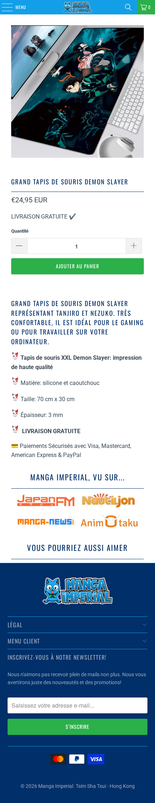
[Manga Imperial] (77, 7)
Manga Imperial (55, 786)
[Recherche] (128, 7)
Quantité (19, 231)
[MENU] (3, 7)
